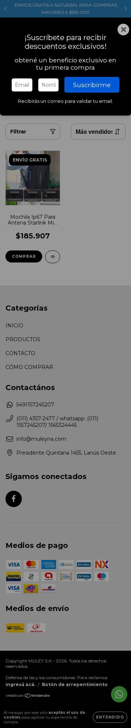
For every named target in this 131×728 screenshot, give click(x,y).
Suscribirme (92, 85)
